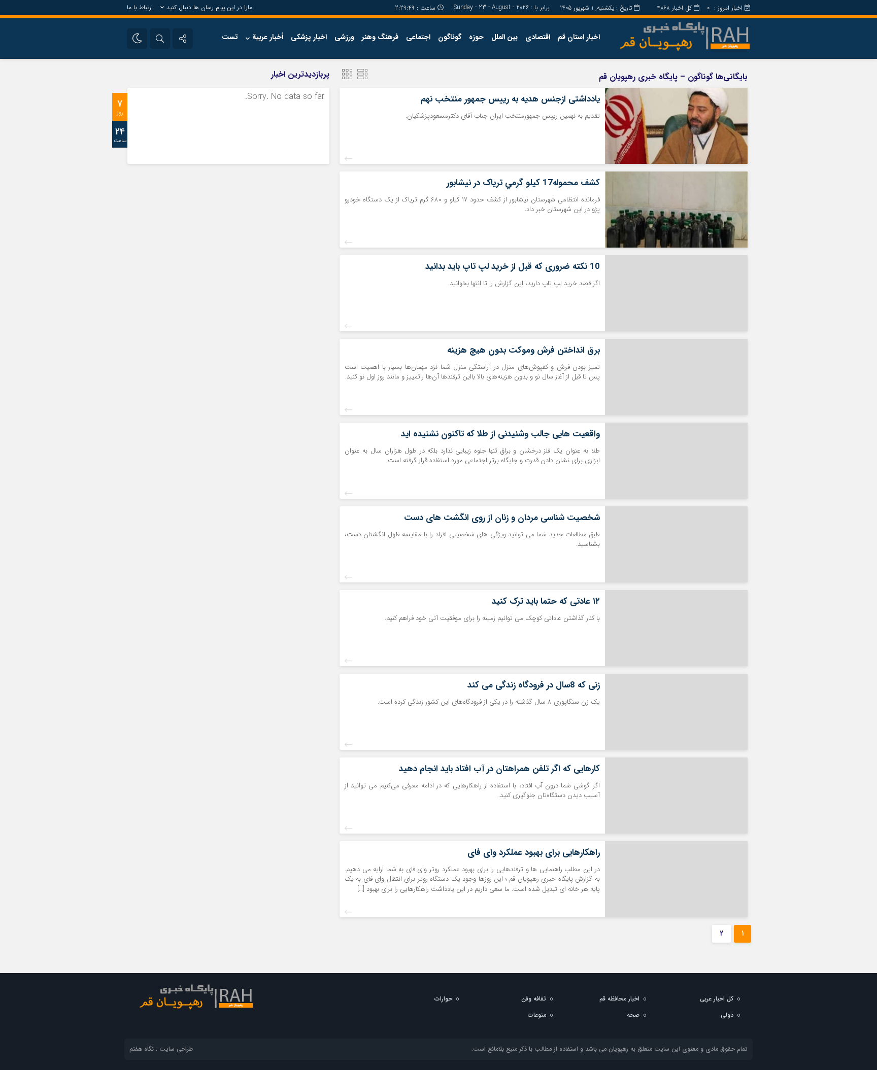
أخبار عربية (267, 37)
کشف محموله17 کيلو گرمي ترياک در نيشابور (523, 183)
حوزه (476, 37)
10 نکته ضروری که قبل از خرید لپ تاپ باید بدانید (512, 266)
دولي (727, 1015)
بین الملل (504, 37)
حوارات (443, 999)
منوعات (537, 1015)
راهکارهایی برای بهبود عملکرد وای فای (533, 852)
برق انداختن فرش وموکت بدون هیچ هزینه (523, 350)
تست (230, 37)
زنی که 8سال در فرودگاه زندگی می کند (533, 685)
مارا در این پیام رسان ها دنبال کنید (209, 7)
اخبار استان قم (579, 37)
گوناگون (449, 37)
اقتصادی (537, 37)
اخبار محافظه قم (619, 999)
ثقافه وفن (533, 999)
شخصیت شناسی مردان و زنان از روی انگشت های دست (502, 518)
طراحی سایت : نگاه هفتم (161, 1049)
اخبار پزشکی (309, 37)
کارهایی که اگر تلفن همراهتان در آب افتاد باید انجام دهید (499, 769)
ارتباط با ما (140, 7)
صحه (633, 1015)
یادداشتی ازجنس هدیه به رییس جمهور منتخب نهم (510, 99)
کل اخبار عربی (716, 999)
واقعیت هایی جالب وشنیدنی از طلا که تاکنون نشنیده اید (500, 434)
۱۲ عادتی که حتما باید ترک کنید (546, 601)
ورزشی (344, 37)
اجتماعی (418, 37)
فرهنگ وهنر (380, 37)
